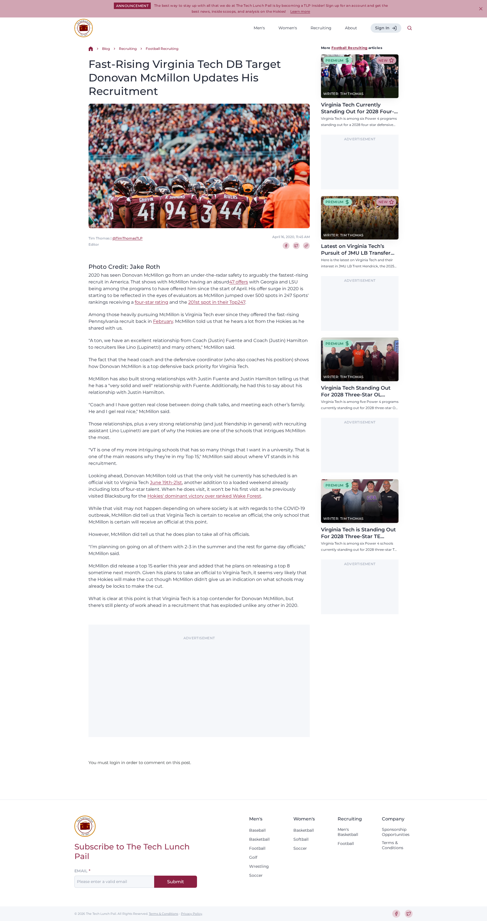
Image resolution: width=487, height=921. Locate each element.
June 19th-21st (166, 482)
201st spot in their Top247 (216, 302)
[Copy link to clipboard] (306, 245)
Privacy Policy (191, 914)
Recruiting (321, 27)
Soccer (256, 875)
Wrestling (259, 866)
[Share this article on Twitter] (296, 245)
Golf (253, 857)
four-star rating (151, 302)
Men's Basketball (348, 832)
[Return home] (90, 48)
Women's (287, 27)
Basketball (259, 839)
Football (257, 848)
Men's (259, 27)
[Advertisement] (199, 681)
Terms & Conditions (392, 845)
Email (80, 870)
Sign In (382, 27)
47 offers (238, 282)
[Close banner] (481, 9)
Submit (175, 881)
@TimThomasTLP (127, 238)
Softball (301, 839)
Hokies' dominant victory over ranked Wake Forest (204, 496)
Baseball (257, 830)
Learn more (300, 11)
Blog (106, 48)
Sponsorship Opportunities (395, 832)
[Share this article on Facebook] (286, 245)
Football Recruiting (162, 48)
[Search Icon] (410, 28)
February (163, 321)
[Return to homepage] (83, 28)
